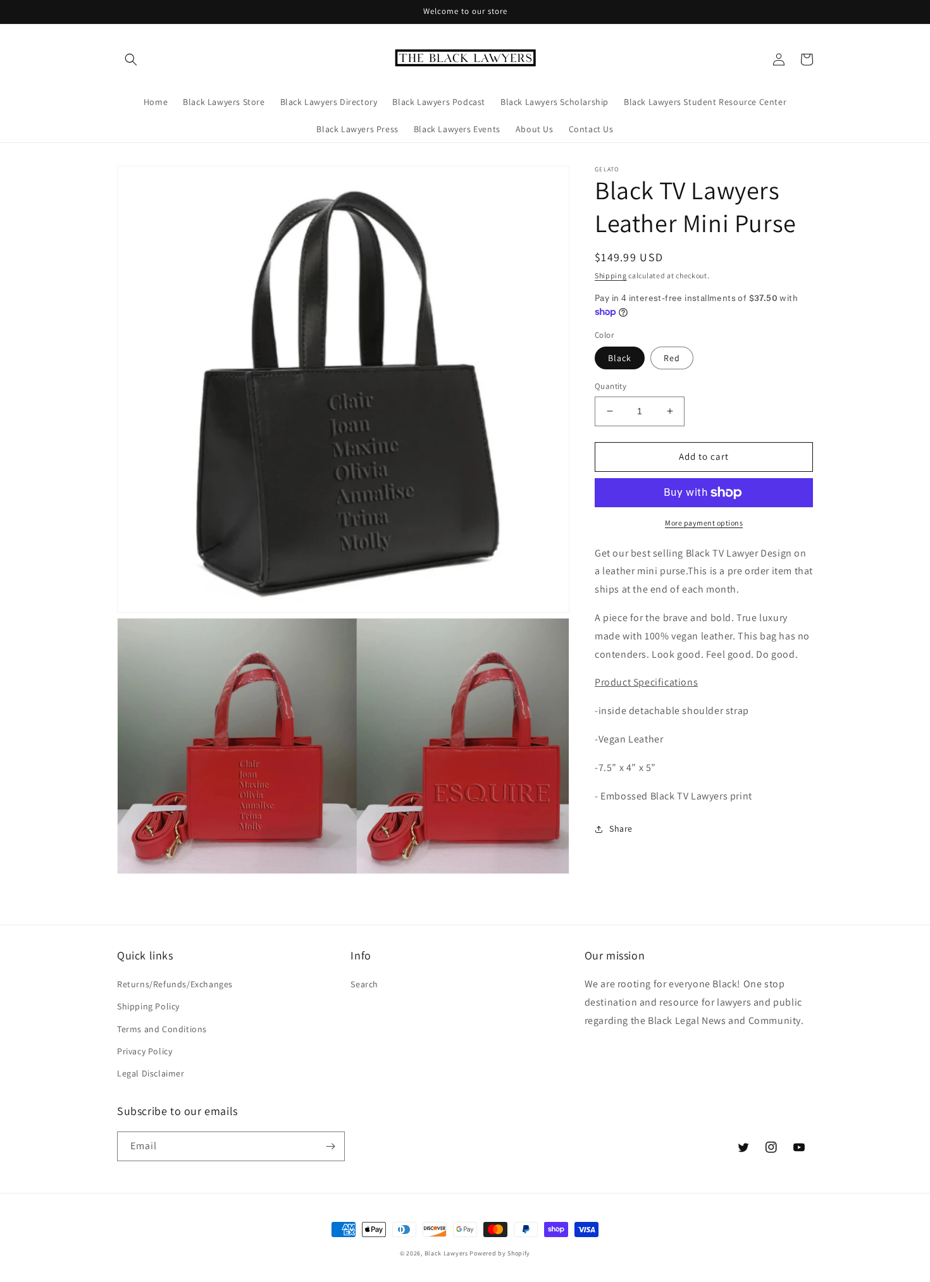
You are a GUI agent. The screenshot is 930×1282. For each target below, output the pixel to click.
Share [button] (621, 829)
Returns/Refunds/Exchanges (175, 984)
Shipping (611, 275)
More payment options (704, 522)
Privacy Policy (144, 1051)
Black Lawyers (446, 1253)
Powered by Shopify (499, 1253)
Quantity (610, 386)
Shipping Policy (148, 1006)
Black (619, 358)
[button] (131, 59)
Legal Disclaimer (151, 1073)
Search (364, 984)
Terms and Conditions (162, 1029)
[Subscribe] (330, 1146)
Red (672, 358)
